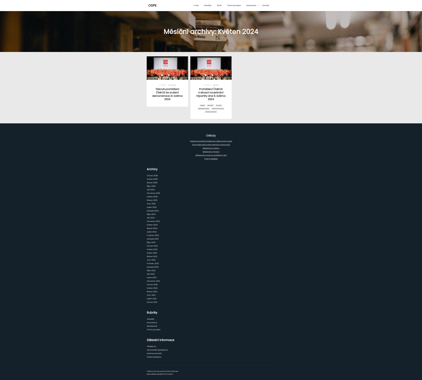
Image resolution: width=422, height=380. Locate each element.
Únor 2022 (151, 295)
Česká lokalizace (154, 357)
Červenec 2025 (153, 193)
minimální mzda (203, 108)
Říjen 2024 (151, 214)
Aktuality (216, 85)
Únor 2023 (151, 260)
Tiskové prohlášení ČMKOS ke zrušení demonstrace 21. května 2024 (167, 94)
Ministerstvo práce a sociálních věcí (211, 155)
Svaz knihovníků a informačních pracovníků (211, 144)
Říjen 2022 (151, 270)
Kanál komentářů (154, 353)
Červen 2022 (152, 284)
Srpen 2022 (151, 277)
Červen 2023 (152, 246)
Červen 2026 (152, 175)
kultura (219, 105)
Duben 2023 (152, 253)
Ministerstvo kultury (211, 148)
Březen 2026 (152, 182)
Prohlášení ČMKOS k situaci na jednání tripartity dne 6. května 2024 (211, 94)
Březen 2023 (152, 256)
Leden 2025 (152, 207)
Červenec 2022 (153, 281)
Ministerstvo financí (211, 152)
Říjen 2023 (151, 242)
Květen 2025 (152, 196)
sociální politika (218, 108)
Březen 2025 (152, 200)
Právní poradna (153, 329)
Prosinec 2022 (153, 263)
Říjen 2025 (151, 186)
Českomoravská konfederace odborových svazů (211, 141)
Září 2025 (151, 189)
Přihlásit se (151, 346)
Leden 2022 (151, 298)
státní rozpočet (211, 112)
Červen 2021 (152, 302)
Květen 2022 (152, 288)
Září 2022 (151, 274)
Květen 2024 (152, 225)
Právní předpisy (211, 159)
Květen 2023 (152, 249)
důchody (210, 105)
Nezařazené (172, 85)
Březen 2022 (152, 291)
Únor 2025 (151, 203)
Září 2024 (151, 218)
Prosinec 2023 (153, 235)
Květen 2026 (152, 179)
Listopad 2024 (153, 210)
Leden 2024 (152, 232)
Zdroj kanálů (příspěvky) (157, 350)
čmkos (202, 105)
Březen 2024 (152, 228)
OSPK (152, 5)
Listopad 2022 (153, 267)
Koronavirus (152, 322)
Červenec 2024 (153, 221)
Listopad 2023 (153, 239)
